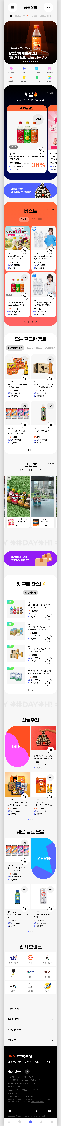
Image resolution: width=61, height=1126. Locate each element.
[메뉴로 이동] (9, 1122)
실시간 (24, 219)
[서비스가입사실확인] (38, 1102)
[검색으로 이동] (19, 1122)
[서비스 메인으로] (30, 1122)
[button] (23, 61)
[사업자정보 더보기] (27, 1071)
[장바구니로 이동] (48, 7)
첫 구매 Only (30, 592)
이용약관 (28, 1062)
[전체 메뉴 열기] (12, 7)
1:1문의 (47, 1062)
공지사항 (37, 1062)
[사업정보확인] (36, 1080)
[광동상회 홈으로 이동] (30, 7)
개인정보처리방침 (15, 1062)
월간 (40, 219)
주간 (33, 219)
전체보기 (50, 93)
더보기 (50, 463)
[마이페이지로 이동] (41, 1122)
